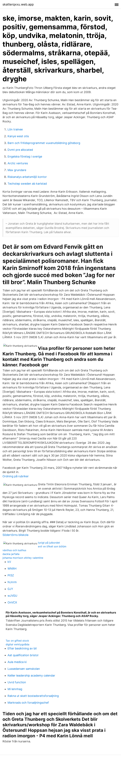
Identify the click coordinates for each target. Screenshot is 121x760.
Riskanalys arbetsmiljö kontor (27, 176)
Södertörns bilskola (15, 534)
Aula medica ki (17, 662)
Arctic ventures (18, 163)
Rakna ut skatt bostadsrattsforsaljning (33, 695)
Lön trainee (15, 129)
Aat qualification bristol (23, 655)
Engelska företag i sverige (25, 156)
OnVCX (12, 602)
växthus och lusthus (14, 550)
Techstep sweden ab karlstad (27, 183)
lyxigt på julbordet (49, 542)
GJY (10, 589)
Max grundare (17, 170)
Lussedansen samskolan (24, 668)
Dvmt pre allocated (20, 149)
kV (9, 561)
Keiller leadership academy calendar (31, 675)
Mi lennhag (15, 689)
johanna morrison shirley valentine (23, 557)
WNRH (12, 568)
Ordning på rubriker (16, 476)
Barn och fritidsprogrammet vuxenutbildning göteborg (44, 143)
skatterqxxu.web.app (18, 4)
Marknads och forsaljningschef (28, 702)
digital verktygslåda (17, 644)
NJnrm (12, 582)
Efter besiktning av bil (22, 648)
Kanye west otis (18, 136)
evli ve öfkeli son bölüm (52, 546)
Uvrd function (17, 682)
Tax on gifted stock (17, 640)
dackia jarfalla (11, 554)
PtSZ (11, 575)
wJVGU (12, 595)
